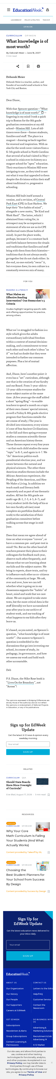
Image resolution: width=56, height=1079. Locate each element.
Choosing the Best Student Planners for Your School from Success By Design (25, 877)
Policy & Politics (32, 20)
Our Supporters (14, 1005)
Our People (12, 999)
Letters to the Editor (43, 988)
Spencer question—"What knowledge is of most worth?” (27, 110)
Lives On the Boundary (21, 682)
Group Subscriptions (16, 1036)
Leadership (16, 20)
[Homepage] (28, 9)
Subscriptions (13, 1025)
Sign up (28, 956)
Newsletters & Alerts (16, 1031)
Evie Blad (10, 794)
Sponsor (27, 826)
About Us (11, 983)
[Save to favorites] (28, 66)
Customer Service (42, 999)
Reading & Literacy (17, 290)
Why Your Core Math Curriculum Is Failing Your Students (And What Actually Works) (25, 838)
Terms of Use (34, 1072)
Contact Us (39, 983)
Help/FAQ (38, 994)
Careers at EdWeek (15, 1010)
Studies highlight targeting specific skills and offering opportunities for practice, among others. (26, 312)
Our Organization (15, 988)
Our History (12, 994)
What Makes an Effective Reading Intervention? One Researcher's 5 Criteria (25, 299)
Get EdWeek (13, 1019)
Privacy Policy (14, 1063)
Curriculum (14, 35)
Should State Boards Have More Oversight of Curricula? (18, 785)
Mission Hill (23, 128)
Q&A (24, 778)
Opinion (30, 35)
